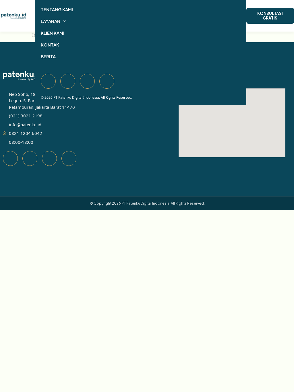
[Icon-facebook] (10, 158)
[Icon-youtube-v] (49, 158)
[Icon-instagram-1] (68, 158)
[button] (31, 16)
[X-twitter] (29, 158)
